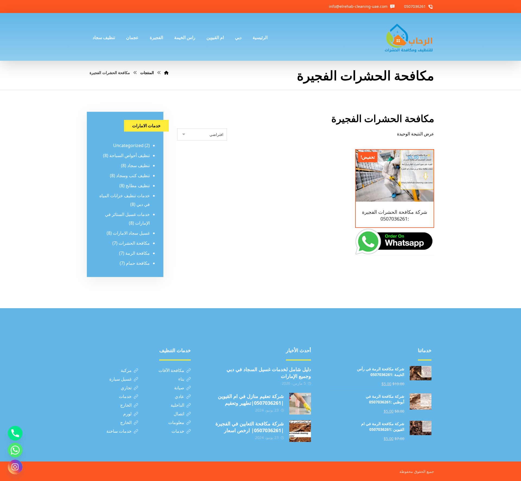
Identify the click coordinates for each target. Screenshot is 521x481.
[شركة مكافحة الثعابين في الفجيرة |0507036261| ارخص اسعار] (300, 431)
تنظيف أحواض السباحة (129, 155)
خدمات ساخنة (119, 431)
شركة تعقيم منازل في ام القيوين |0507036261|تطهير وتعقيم (251, 399)
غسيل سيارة (120, 379)
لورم (127, 414)
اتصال (179, 414)
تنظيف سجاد (138, 165)
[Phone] (15, 433)
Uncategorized (128, 145)
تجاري (126, 388)
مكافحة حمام (138, 263)
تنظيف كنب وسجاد (133, 176)
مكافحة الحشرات (134, 243)
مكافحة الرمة (137, 253)
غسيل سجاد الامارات (131, 233)
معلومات (176, 422)
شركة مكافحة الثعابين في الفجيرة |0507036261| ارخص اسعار (249, 427)
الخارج (126, 405)
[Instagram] (15, 467)
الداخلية (177, 405)
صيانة (179, 388)
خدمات (125, 396)
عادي (179, 396)
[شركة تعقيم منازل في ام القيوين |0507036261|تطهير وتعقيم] (300, 404)
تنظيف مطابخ (138, 186)
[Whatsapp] (15, 450)
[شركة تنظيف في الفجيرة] (409, 37)
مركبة (126, 370)
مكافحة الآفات (171, 370)
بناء (181, 379)
